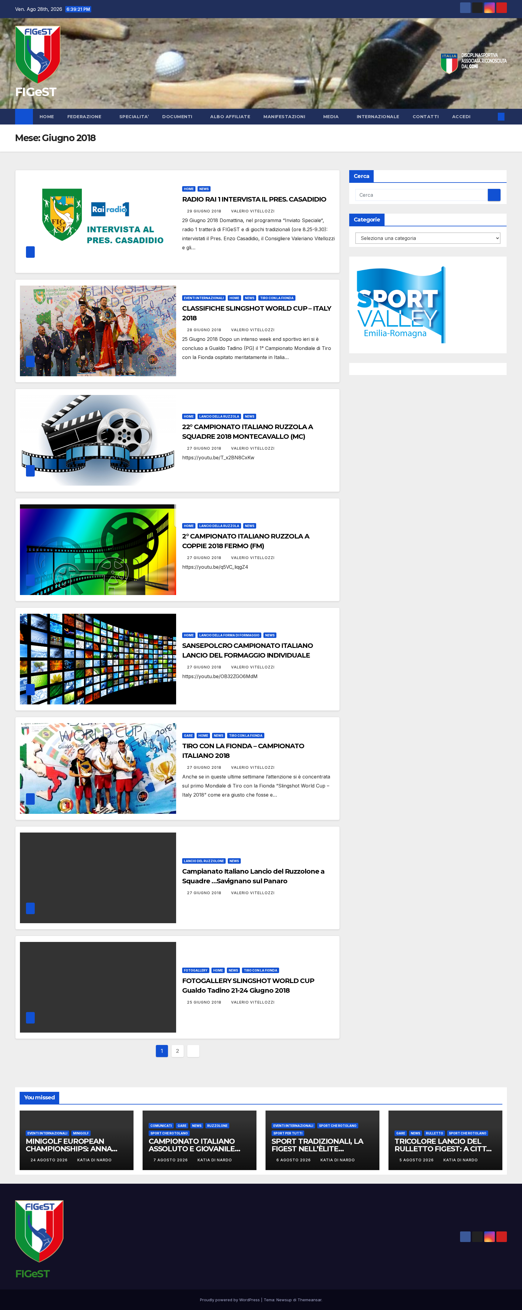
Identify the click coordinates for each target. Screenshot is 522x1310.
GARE (188, 735)
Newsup (284, 1299)
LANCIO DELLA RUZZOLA (219, 416)
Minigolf (81, 1133)
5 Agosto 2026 (417, 1160)
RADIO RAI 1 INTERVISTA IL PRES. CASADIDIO (254, 199)
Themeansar (309, 1299)
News (204, 189)
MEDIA (331, 116)
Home (47, 116)
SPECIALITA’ (134, 116)
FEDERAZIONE (85, 116)
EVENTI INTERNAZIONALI (204, 298)
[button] (491, 117)
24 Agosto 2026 (50, 1160)
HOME (189, 189)
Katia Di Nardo (94, 1160)
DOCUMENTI (178, 116)
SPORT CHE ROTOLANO (169, 1133)
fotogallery (196, 970)
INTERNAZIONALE (378, 116)
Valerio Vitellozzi (253, 211)
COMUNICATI (161, 1125)
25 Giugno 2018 (205, 1002)
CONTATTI (426, 116)
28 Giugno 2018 (205, 330)
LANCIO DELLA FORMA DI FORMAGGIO (229, 635)
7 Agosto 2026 (171, 1160)
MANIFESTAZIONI (285, 116)
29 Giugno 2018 (205, 211)
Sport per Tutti (287, 1133)
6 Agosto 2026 (294, 1160)
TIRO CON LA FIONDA (277, 298)
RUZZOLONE (217, 1125)
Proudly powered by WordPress (230, 1299)
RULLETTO (434, 1133)
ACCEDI (462, 116)
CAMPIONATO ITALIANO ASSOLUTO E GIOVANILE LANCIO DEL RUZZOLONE (194, 1149)
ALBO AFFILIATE (230, 116)
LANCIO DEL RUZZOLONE (204, 861)
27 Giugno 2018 (205, 448)
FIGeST (35, 91)
